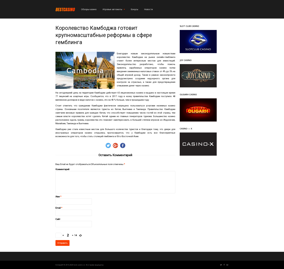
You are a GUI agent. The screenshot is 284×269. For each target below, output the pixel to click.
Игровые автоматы (112, 9)
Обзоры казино (89, 9)
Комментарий (62, 169)
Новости (148, 9)
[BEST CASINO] (65, 15)
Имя (57, 196)
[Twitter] (221, 265)
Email (58, 208)
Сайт (57, 219)
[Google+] (227, 265)
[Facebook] (224, 265)
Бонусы (134, 9)
